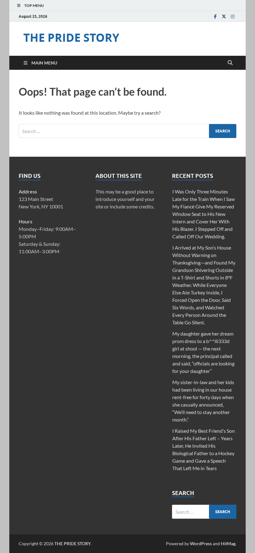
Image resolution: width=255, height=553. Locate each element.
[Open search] (230, 63)
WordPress (201, 543)
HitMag (228, 543)
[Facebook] (215, 16)
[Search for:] (127, 131)
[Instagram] (232, 16)
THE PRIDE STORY (71, 37)
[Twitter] (224, 16)
